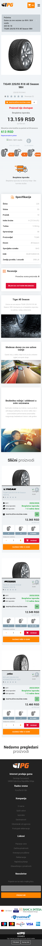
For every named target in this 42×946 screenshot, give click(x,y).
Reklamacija (21, 857)
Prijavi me (21, 895)
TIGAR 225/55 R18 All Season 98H (18, 28)
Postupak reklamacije (21, 828)
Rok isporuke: (10, 509)
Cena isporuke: (10, 506)
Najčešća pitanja (21, 861)
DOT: (7, 503)
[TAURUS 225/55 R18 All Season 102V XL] (21, 568)
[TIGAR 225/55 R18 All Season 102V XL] (21, 476)
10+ (37, 514)
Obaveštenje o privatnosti (21, 866)
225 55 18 (8, 26)
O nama (21, 806)
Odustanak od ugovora (21, 824)
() (32, 5)
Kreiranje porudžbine (21, 853)
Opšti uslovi (21, 810)
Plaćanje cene (21, 844)
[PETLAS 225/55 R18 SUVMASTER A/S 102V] (21, 661)
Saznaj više (25, 942)
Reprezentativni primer (9, 135)
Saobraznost (21, 819)
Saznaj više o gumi (21, 547)
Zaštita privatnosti (21, 848)
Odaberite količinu (9, 537)
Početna (7, 17)
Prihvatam (16, 942)
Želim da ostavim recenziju (21, 286)
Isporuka (21, 815)
